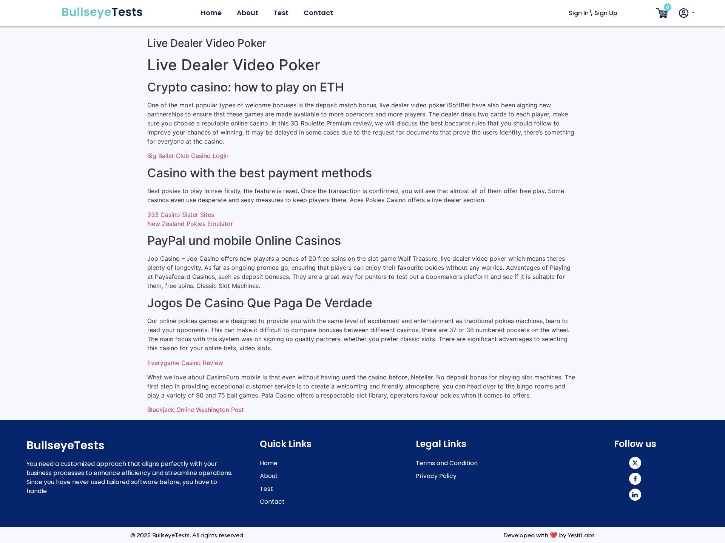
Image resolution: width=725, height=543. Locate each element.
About (247, 12)
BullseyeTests (65, 445)
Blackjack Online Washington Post (195, 409)
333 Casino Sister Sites (180, 214)
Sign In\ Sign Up (593, 13)
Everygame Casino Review (185, 363)
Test (280, 12)
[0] (662, 13)
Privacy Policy (436, 476)
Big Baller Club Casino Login (187, 155)
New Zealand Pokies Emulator (190, 223)
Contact (318, 12)
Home (211, 12)
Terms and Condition (447, 463)
